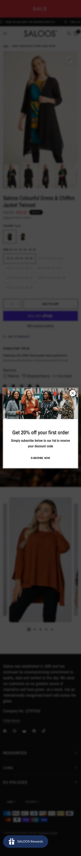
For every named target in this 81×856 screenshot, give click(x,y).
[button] (40, 458)
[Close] (73, 393)
